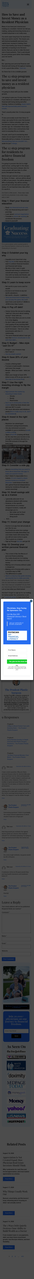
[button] (17, 636)
